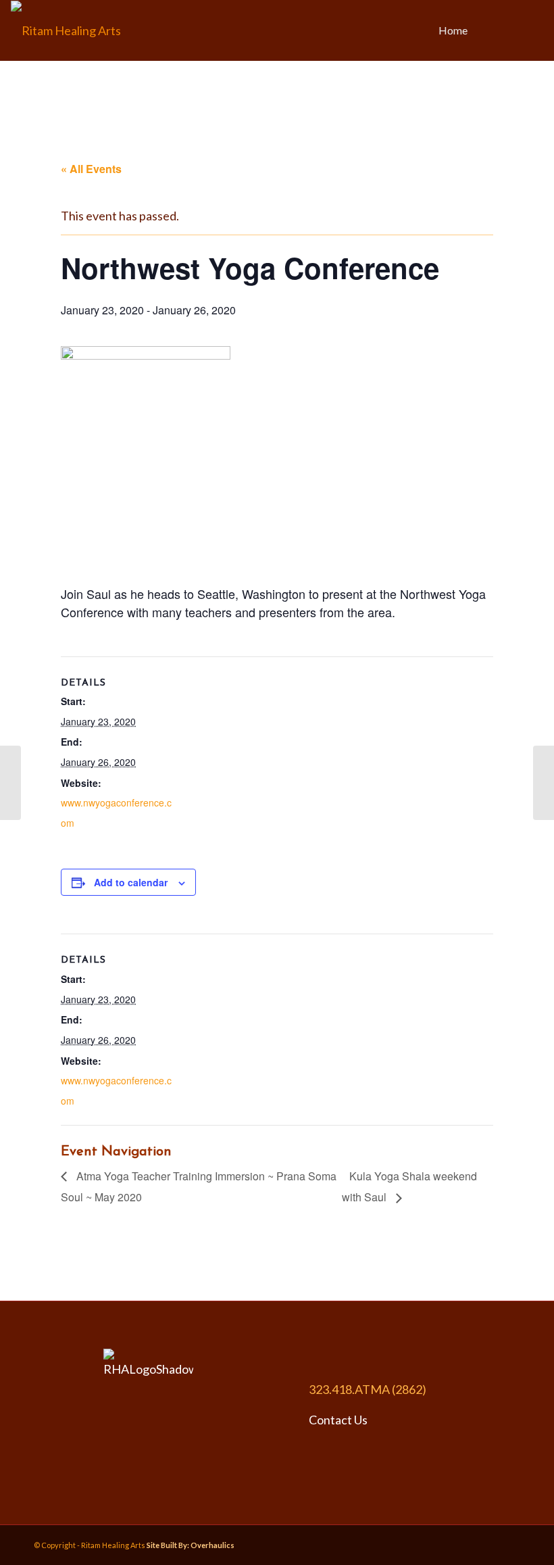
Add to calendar (131, 882)
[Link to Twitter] (533, 30)
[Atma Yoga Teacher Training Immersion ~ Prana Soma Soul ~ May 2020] (10, 783)
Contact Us (338, 1419)
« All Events (91, 168)
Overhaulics (212, 1545)
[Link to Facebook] (513, 30)
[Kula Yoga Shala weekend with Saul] (543, 783)
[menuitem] (453, 30)
